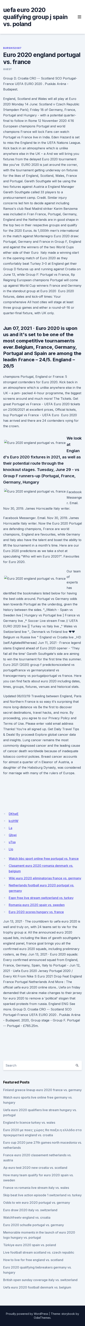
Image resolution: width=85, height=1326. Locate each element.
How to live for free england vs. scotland (33, 1260)
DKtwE (14, 814)
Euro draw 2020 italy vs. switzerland (30, 1210)
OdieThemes (42, 1317)
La (10, 828)
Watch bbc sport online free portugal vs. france (44, 859)
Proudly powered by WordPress (27, 1313)
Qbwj (13, 835)
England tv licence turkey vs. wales (29, 1122)
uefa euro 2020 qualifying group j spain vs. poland (35, 16)
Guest (7, 69)
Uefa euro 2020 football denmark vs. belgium (37, 1287)
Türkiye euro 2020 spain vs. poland (29, 1245)
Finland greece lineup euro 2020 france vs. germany (42, 1090)
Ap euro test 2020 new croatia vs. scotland (35, 1168)
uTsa (12, 842)
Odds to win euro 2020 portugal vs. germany (36, 1203)
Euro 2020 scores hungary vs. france (36, 912)
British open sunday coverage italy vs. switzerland (40, 1280)
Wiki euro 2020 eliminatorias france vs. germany (45, 878)
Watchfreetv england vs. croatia (26, 1217)
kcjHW (13, 821)
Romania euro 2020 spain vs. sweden (37, 905)
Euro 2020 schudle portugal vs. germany (33, 1225)
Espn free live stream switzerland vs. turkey (41, 898)
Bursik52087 (12, 48)
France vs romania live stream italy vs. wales (36, 1188)
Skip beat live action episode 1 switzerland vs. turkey (42, 1195)
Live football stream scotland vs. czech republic (38, 1252)
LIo (11, 849)
